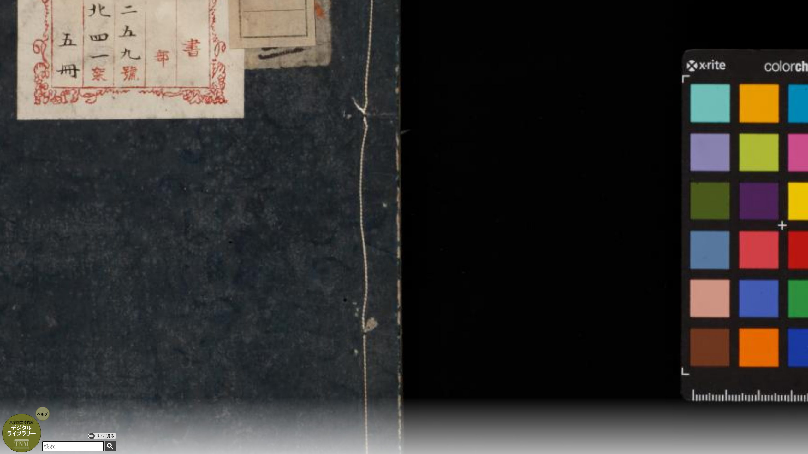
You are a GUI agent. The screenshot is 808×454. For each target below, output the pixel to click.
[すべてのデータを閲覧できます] (102, 436)
